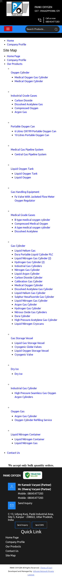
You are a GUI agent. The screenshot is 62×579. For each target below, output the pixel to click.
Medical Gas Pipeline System (27, 149)
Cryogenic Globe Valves (28, 346)
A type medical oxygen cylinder (32, 227)
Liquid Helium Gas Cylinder (30, 293)
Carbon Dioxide (23, 100)
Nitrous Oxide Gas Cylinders (31, 312)
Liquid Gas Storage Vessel (30, 343)
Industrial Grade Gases (24, 95)
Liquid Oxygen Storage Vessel (32, 350)
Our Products (14, 63)
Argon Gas (21, 112)
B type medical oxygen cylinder (32, 219)
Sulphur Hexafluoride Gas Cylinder (34, 296)
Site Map (11, 555)
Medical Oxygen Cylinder (29, 81)
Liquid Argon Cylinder (27, 273)
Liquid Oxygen (23, 177)
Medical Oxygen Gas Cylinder (31, 77)
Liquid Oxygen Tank (22, 168)
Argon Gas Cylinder (26, 304)
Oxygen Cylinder (20, 72)
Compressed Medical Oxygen (31, 223)
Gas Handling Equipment (25, 191)
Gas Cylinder (18, 245)
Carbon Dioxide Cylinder (28, 277)
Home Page (13, 56)
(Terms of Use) (46, 568)
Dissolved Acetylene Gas (29, 104)
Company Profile (16, 44)
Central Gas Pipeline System (30, 154)
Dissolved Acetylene (26, 231)
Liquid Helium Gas (25, 250)
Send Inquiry (25, 503)
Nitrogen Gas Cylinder (27, 269)
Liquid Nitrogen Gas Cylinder (31, 300)
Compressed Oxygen (26, 108)
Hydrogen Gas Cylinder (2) (30, 262)
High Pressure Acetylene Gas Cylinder (36, 319)
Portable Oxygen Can (23, 126)
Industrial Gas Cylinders (28, 266)
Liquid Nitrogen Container (26, 434)
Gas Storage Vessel (22, 338)
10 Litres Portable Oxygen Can (32, 135)
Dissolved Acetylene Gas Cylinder (34, 289)
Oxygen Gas (17, 411)
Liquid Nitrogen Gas (26, 443)
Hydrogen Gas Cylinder (28, 308)
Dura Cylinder (22, 316)
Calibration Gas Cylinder (28, 281)
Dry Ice (15, 369)
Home (10, 40)
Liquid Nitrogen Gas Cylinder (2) (33, 258)
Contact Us (13, 452)
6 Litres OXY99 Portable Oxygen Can (35, 131)
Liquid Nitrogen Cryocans (29, 323)
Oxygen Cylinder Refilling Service (33, 420)
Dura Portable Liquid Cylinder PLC (34, 254)
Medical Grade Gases (23, 215)
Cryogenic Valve (24, 354)
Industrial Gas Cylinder (24, 388)
